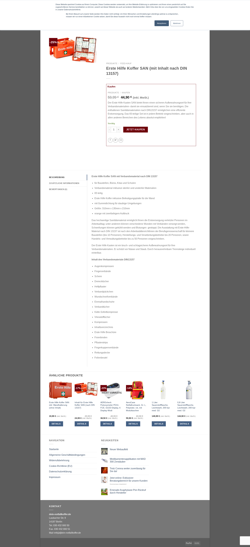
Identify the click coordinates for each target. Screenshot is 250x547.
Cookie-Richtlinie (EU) (60, 466)
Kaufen (111, 86)
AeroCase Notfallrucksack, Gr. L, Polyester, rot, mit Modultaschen (136, 406)
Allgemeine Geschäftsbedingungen (67, 455)
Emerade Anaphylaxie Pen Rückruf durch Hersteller (128, 491)
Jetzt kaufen (135, 129)
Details (56, 424)
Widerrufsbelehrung (59, 460)
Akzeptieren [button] (161, 23)
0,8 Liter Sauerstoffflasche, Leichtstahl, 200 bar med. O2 (186, 406)
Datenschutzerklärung (60, 471)
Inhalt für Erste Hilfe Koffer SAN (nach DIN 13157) (85, 405)
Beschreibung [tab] (57, 177)
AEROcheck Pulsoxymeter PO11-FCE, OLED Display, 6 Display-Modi (110, 406)
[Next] (200, 407)
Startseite (54, 449)
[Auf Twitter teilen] (115, 140)
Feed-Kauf (126, 63)
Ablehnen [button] (177, 23)
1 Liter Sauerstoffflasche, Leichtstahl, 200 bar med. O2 (161, 406)
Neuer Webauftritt (119, 449)
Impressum (54, 477)
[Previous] (49, 407)
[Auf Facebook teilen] (110, 140)
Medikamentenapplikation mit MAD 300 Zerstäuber (128, 460)
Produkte (111, 63)
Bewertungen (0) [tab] (58, 189)
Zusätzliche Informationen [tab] (64, 183)
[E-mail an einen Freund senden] (120, 140)
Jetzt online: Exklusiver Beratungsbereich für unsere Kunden (129, 479)
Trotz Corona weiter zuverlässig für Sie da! (127, 469)
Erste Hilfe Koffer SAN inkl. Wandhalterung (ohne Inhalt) (59, 405)
